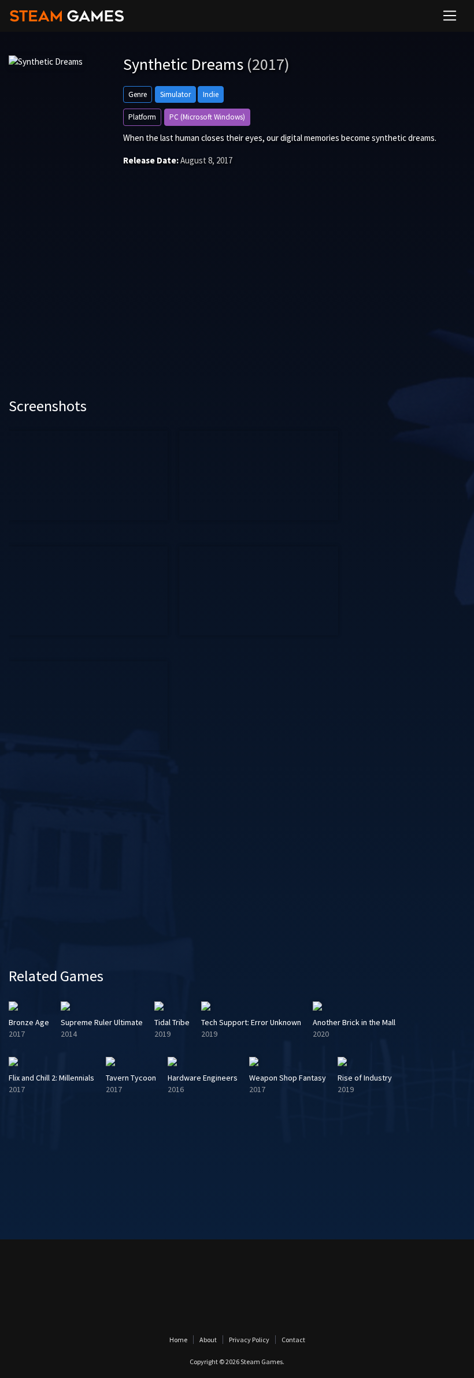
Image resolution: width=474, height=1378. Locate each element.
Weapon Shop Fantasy (287, 1077)
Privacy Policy (249, 1339)
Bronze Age (29, 1022)
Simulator (175, 94)
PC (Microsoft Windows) (207, 117)
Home (178, 1339)
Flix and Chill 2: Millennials (51, 1077)
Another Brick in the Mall (354, 1022)
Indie (211, 94)
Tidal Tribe (172, 1022)
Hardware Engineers (203, 1077)
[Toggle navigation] (450, 15)
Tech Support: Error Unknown (251, 1022)
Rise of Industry (365, 1077)
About (208, 1339)
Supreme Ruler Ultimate (102, 1022)
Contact (293, 1339)
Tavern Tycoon (131, 1077)
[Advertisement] (237, 298)
